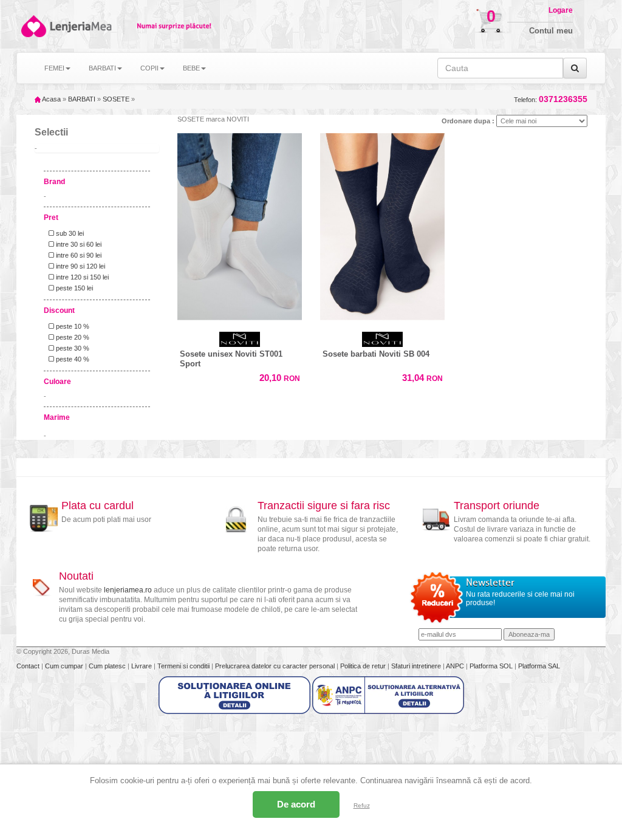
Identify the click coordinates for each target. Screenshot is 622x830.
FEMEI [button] (54, 68)
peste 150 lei (73, 288)
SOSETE (116, 99)
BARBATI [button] (102, 68)
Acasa (51, 99)
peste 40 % (71, 359)
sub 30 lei (69, 233)
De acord (296, 804)
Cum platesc (108, 666)
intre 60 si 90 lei (77, 255)
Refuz (362, 805)
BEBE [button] (191, 68)
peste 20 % (71, 337)
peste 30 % (71, 348)
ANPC (455, 666)
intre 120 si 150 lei (81, 277)
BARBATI (81, 99)
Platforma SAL (539, 666)
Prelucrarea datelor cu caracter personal (276, 666)
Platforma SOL (491, 666)
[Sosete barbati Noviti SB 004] (382, 223)
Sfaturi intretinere (417, 666)
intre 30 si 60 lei (77, 244)
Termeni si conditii (184, 666)
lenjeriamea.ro (128, 590)
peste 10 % (71, 326)
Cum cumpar (65, 666)
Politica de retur (364, 666)
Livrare (142, 666)
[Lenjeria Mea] (32, 26)
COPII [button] (149, 68)
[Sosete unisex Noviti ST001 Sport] (239, 223)
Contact (28, 666)
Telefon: (550, 99)
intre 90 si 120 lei (79, 266)
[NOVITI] (239, 339)
